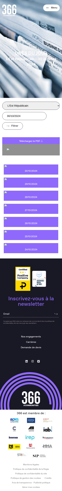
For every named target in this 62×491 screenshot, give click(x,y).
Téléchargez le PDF (30, 141)
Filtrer (14, 126)
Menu (53, 7)
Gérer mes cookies (31, 487)
